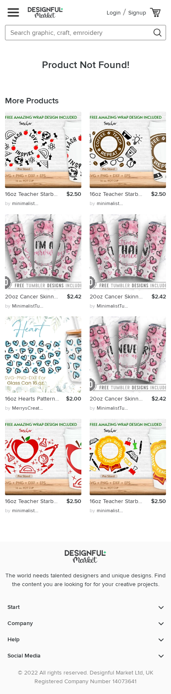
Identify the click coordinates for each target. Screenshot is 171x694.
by (22, 203)
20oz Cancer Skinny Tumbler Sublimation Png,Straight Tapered (36, 296)
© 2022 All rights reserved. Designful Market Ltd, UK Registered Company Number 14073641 (85, 677)
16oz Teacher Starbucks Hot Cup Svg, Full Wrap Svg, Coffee (120, 194)
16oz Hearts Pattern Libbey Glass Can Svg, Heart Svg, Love (35, 398)
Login (114, 12)
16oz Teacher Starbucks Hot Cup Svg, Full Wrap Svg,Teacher (35, 194)
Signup (137, 12)
